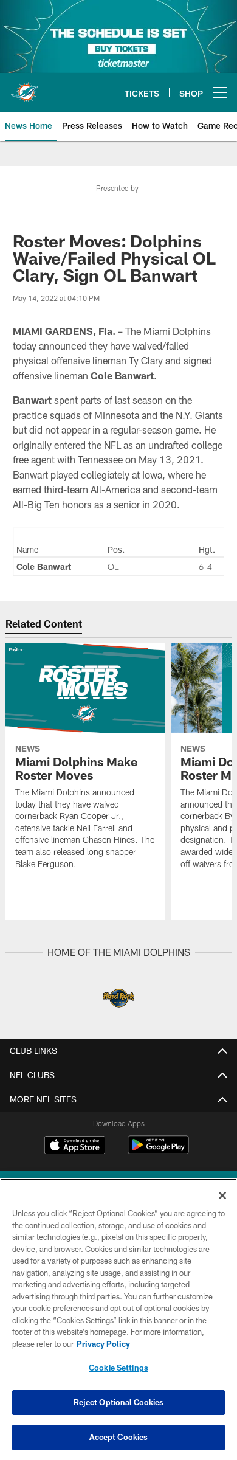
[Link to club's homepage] (24, 87)
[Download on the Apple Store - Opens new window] (74, 1146)
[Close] (222, 1195)
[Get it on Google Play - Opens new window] (158, 1151)
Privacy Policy (103, 1344)
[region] (118, 1319)
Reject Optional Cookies (119, 1402)
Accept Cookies (118, 1437)
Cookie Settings (118, 1367)
